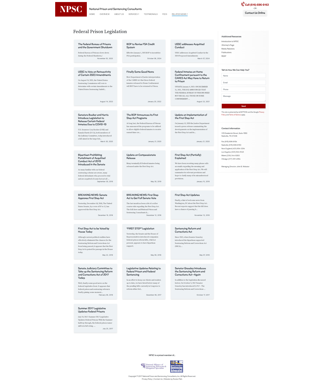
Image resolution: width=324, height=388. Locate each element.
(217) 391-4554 (234, 159)
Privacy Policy (147, 379)
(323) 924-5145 (237, 152)
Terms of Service (235, 114)
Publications (226, 52)
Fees (164, 14)
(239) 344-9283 (233, 155)
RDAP (223, 56)
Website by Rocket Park (173, 379)
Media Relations (228, 48)
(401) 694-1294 (238, 148)
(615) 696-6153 (235, 145)
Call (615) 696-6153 (257, 4)
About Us (119, 14)
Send (243, 106)
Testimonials (151, 14)
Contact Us (158, 379)
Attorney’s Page (227, 45)
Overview (104, 14)
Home (92, 14)
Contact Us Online (255, 12)
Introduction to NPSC (230, 41)
